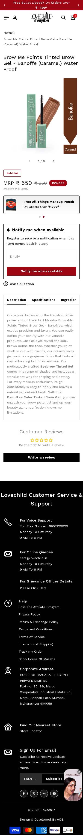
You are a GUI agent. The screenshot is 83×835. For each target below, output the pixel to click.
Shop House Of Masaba (37, 659)
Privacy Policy (29, 614)
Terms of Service (32, 637)
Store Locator (31, 731)
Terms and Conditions (36, 629)
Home (8, 32)
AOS (60, 819)
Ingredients (70, 300)
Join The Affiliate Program (39, 607)
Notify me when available (41, 271)
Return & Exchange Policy (38, 622)
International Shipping (36, 644)
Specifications (43, 300)
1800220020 (58, 526)
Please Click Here (33, 588)
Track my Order (31, 651)
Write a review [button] (41, 457)
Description (16, 300)
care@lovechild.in (33, 558)
